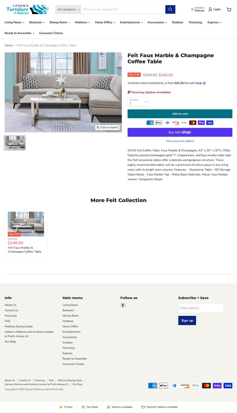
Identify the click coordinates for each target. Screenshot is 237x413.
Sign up (187, 320)
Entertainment (130, 22)
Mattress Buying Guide (19, 326)
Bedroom (36, 22)
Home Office (104, 22)
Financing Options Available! (151, 92)
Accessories (156, 22)
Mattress (81, 22)
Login (217, 9)
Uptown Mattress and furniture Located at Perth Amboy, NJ (36, 384)
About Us (10, 305)
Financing (195, 22)
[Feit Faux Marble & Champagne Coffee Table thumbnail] (14, 143)
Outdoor (177, 22)
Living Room (13, 22)
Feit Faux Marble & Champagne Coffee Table (24, 250)
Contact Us (11, 310)
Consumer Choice (51, 33)
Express (213, 22)
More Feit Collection (118, 200)
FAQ (7, 321)
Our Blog (10, 341)
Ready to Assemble (18, 33)
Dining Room (59, 22)
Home (9, 45)
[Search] (170, 9)
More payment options (180, 141)
